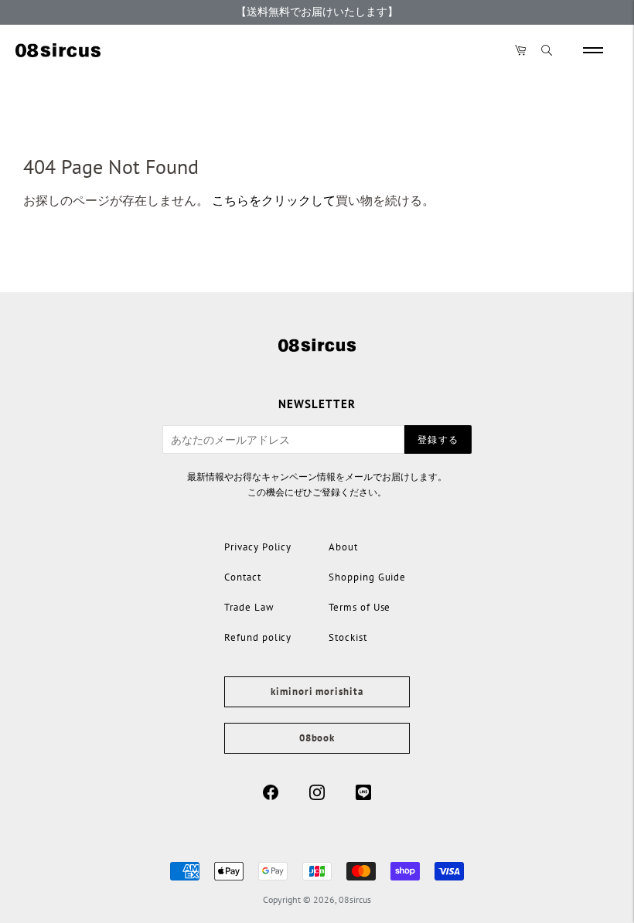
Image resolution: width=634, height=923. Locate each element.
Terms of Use (359, 607)
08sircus (355, 899)
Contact (242, 577)
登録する (438, 439)
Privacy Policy (257, 546)
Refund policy (257, 637)
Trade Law (249, 607)
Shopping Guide (367, 577)
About (343, 546)
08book (317, 737)
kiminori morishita (317, 691)
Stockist (348, 637)
